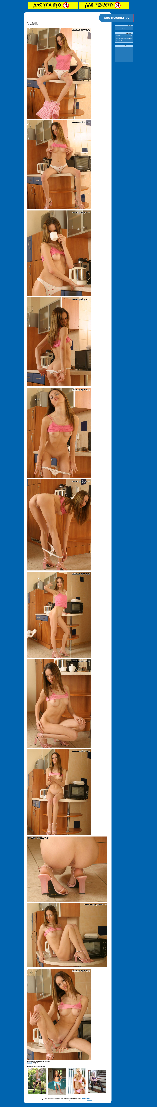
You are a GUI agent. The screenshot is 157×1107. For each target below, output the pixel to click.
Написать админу (120, 28)
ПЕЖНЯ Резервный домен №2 (124, 38)
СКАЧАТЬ (29, 1062)
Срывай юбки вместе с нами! (123, 40)
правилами (89, 1100)
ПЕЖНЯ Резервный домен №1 (124, 35)
